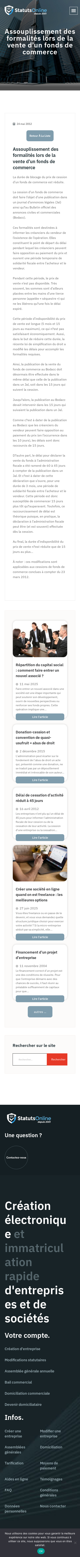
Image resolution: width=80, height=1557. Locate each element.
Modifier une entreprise (50, 1433)
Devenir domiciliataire (23, 1404)
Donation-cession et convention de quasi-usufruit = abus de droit (35, 737)
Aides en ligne (16, 1479)
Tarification (14, 1463)
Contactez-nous (16, 1157)
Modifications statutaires (25, 1360)
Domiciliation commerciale (27, 1393)
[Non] (75, 1543)
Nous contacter (53, 1506)
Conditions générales (49, 1492)
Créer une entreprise (13, 1433)
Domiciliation (51, 1447)
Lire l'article (40, 717)
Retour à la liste (40, 136)
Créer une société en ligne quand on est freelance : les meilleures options (39, 894)
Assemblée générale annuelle (29, 1371)
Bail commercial (18, 1382)
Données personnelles (15, 1508)
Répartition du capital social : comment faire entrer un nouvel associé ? (39, 670)
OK (41, 1551)
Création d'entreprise (22, 1348)
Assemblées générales (15, 1449)
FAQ (8, 1490)
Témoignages (51, 1479)
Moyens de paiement (49, 1465)
